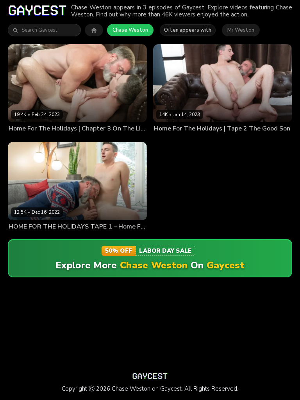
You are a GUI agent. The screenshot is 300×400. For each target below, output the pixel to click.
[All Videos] (94, 30)
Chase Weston (130, 30)
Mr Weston (240, 30)
